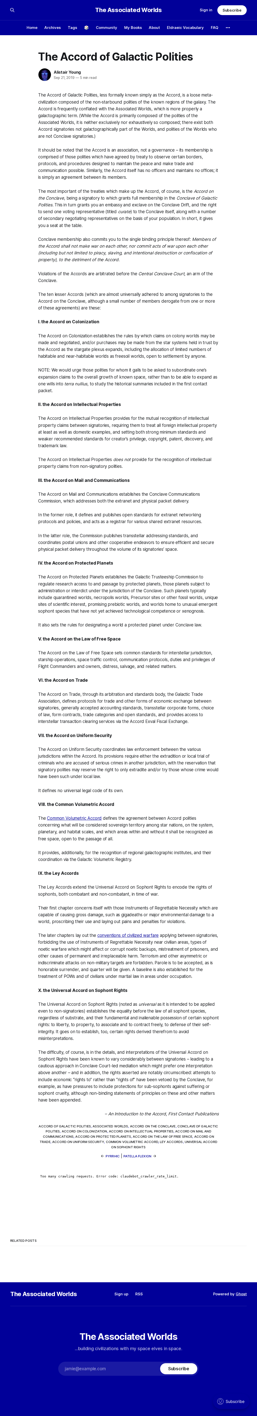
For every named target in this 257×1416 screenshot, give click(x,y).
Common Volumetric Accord (74, 818)
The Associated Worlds (128, 10)
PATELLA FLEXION (137, 1156)
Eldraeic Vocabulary (185, 27)
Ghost (241, 1294)
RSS (139, 1294)
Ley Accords (171, 1142)
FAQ (214, 27)
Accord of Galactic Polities (65, 1126)
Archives (52, 27)
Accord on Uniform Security (78, 1142)
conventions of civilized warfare (128, 935)
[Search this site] (12, 10)
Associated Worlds (110, 1126)
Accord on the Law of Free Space (162, 1136)
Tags (72, 27)
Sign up (121, 1294)
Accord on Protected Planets (103, 1136)
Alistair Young (67, 72)
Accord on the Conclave (153, 1126)
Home (32, 27)
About (154, 27)
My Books (133, 27)
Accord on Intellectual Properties (141, 1131)
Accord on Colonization (84, 1131)
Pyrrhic (113, 1156)
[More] (228, 28)
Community (106, 27)
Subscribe (232, 10)
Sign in (206, 10)
